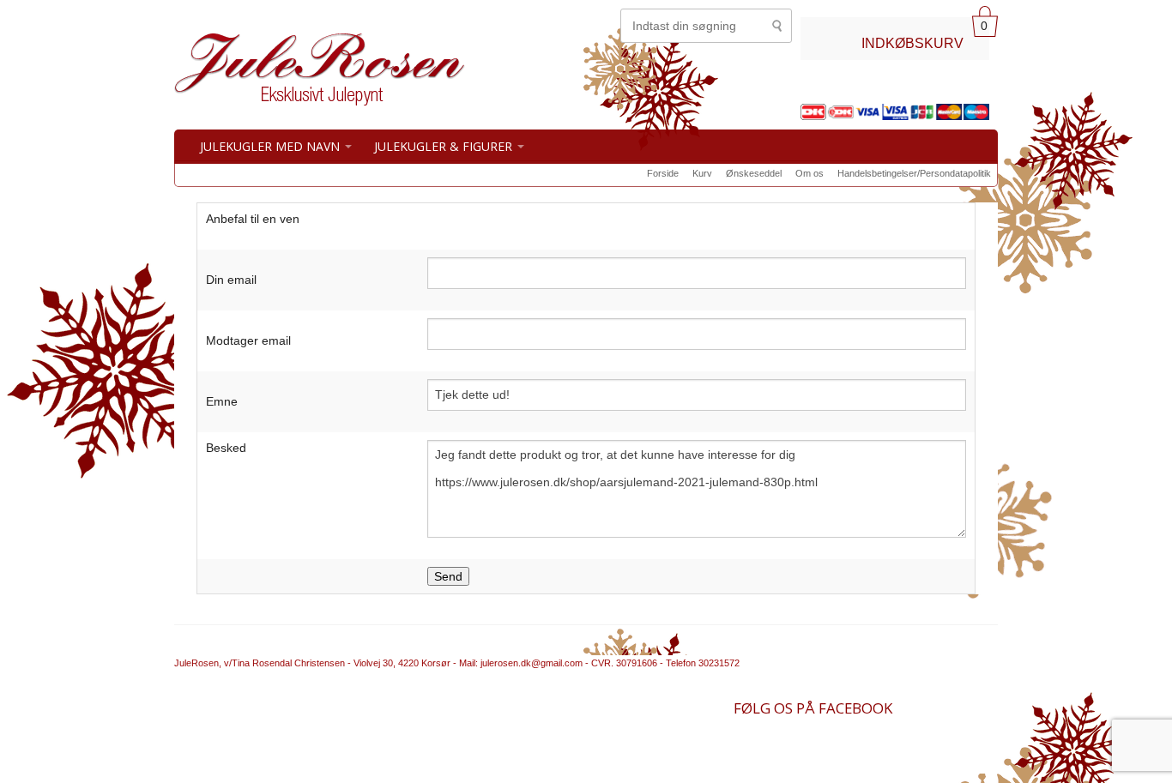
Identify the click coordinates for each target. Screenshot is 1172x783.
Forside (663, 173)
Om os (809, 173)
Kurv (702, 173)
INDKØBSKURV (912, 43)
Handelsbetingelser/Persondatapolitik (914, 173)
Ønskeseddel (754, 173)
